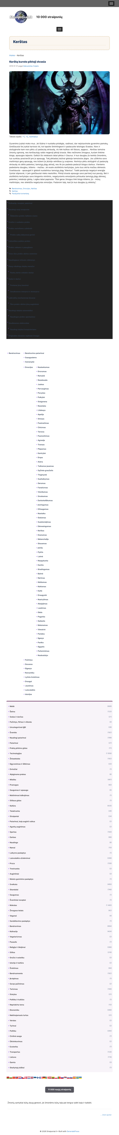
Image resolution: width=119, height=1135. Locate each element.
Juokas (41, 384)
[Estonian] (35, 1077)
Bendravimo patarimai (34, 353)
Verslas (13, 1020)
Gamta (12, 1062)
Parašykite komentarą (20, 194)
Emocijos (26, 188)
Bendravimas (17, 188)
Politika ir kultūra (17, 999)
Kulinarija (14, 931)
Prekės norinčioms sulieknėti (20, 228)
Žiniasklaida (15, 759)
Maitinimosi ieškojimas (19, 795)
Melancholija (43, 539)
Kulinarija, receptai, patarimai (20, 203)
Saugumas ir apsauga (19, 790)
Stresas (41, 419)
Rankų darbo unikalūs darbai (22, 273)
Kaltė (40, 591)
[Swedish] (77, 1077)
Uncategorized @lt (18, 727)
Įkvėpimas (14, 978)
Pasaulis (13, 942)
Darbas (13, 837)
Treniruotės (15, 869)
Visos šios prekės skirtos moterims (23, 254)
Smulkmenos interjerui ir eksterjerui (24, 292)
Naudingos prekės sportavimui (22, 317)
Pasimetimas (43, 423)
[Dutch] (29, 1077)
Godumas (42, 518)
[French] (41, 1077)
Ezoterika (14, 1047)
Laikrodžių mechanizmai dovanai (22, 298)
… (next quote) (106, 1115)
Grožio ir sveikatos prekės (19, 222)
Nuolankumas (43, 367)
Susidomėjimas (44, 522)
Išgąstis (41, 647)
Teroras (41, 432)
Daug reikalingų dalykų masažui (21, 266)
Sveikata (13, 884)
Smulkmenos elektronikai (19, 323)
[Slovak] (68, 1077)
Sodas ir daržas (16, 717)
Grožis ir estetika (17, 958)
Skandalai (14, 889)
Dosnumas (42, 535)
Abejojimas (42, 604)
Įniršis (40, 548)
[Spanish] (74, 1077)
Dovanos (29, 664)
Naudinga (14, 842)
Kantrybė (42, 453)
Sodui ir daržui (15, 279)
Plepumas (42, 449)
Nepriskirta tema (17, 1005)
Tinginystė (42, 475)
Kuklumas (42, 586)
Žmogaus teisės (16, 910)
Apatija (41, 414)
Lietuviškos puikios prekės (19, 241)
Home (12, 55)
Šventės (13, 732)
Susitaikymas (43, 479)
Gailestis (41, 621)
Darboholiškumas (45, 500)
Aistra (40, 462)
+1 (23, 136)
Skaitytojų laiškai (17, 1068)
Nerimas (41, 578)
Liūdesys (41, 410)
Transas (41, 444)
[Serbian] (65, 1077)
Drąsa (40, 457)
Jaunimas (29, 686)
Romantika (29, 673)
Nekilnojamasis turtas (19, 1015)
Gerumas (41, 483)
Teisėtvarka (15, 811)
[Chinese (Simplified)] (13, 1077)
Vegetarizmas (16, 937)
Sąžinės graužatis (45, 470)
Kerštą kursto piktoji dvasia (27, 61)
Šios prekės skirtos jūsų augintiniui (24, 304)
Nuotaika (41, 513)
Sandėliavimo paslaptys (20, 921)
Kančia (41, 565)
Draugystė (42, 595)
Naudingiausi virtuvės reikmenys (22, 260)
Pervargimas (43, 389)
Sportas (13, 832)
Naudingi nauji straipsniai (19, 210)
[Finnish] (38, 1077)
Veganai (13, 916)
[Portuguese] (59, 1077)
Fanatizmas (43, 487)
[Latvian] (50, 1077)
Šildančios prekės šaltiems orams (23, 216)
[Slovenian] (71, 1077)
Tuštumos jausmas (46, 466)
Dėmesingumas (44, 526)
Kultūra (13, 806)
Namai (12, 848)
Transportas (15, 1052)
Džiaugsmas (43, 509)
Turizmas (14, 989)
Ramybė (41, 376)
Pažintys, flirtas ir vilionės (21, 722)
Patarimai (14, 743)
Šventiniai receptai (18, 900)
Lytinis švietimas (32, 677)
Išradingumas (43, 569)
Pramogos (14, 785)
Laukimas (42, 608)
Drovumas (42, 371)
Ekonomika (14, 1010)
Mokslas (13, 905)
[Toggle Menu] (111, 3)
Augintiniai (14, 874)
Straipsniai (14, 816)
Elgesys (28, 668)
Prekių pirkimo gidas (18, 748)
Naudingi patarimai (18, 738)
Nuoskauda (42, 380)
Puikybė (41, 397)
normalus (33, 136)
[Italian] (47, 1077)
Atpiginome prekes (18, 774)
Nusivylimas (43, 599)
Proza (12, 863)
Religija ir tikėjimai (17, 947)
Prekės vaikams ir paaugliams (21, 247)
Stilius (12, 952)
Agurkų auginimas (17, 827)
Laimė (40, 556)
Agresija (41, 440)
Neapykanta (43, 561)
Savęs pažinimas (17, 984)
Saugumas (14, 895)
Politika (13, 1031)
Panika (41, 642)
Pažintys (29, 660)
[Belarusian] (7, 1077)
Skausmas (42, 543)
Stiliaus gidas (15, 800)
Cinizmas (42, 427)
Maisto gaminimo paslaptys (21, 879)
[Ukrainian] (80, 1077)
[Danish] (26, 1077)
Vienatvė (41, 629)
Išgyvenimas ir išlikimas (20, 764)
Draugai (28, 681)
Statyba (13, 994)
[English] (32, 1077)
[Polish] (56, 1077)
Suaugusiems (31, 357)
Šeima (12, 711)
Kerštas (34, 188)
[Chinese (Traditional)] (16, 1077)
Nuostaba (42, 406)
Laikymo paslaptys (18, 853)
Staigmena (42, 401)
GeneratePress (73, 1131)
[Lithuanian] (53, 1077)
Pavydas (41, 393)
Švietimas (14, 968)
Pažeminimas (43, 651)
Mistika (13, 779)
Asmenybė (29, 362)
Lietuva (13, 1057)
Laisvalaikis (30, 690)
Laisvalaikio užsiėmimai (20, 858)
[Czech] (23, 1077)
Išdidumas (42, 582)
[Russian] (62, 1077)
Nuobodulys (43, 655)
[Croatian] (19, 1077)
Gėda (40, 612)
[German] (44, 1077)
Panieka (41, 634)
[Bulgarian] (10, 1077)
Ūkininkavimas (16, 1041)
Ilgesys (41, 638)
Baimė (40, 574)
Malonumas (43, 625)
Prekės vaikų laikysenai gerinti (22, 235)
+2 (27, 136)
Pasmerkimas (43, 436)
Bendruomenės (16, 973)
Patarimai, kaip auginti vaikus (22, 821)
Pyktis (40, 552)
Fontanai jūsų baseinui (19, 285)
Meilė (12, 706)
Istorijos (28, 694)
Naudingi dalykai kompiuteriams (23, 329)
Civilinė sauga (16, 1036)
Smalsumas (43, 496)
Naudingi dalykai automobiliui (21, 311)
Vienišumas (43, 492)
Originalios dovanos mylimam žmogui (24, 336)
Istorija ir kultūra (17, 963)
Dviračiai (13, 769)
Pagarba (41, 617)
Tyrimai (13, 1026)
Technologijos (16, 753)
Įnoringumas (43, 505)
